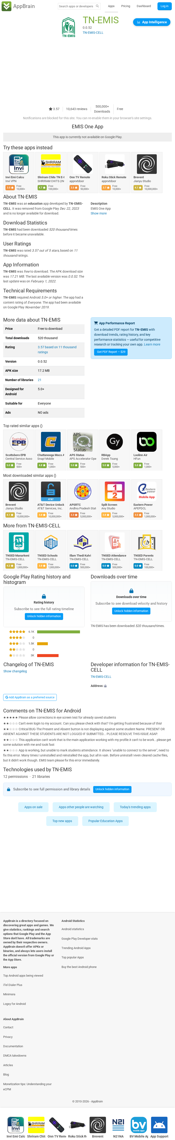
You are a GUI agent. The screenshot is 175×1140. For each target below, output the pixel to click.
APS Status (76, 455)
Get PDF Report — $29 (111, 351)
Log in (164, 6)
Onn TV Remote (79, 177)
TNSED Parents (144, 555)
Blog (6, 1074)
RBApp (106, 455)
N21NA (118, 1136)
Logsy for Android (14, 1004)
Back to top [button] (165, 1102)
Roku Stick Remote (114, 177)
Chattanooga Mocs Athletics (51, 455)
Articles (8, 1065)
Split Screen (109, 504)
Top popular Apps (73, 957)
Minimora (9, 994)
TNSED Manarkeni (17, 555)
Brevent (139, 177)
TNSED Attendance (114, 555)
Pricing (125, 6)
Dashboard (144, 6)
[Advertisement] (87, 72)
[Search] (97, 6)
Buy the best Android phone (79, 967)
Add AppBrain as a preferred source (31, 697)
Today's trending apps (135, 807)
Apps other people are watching (81, 807)
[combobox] (76, 6)
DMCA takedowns (14, 1055)
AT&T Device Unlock (51, 504)
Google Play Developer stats (80, 938)
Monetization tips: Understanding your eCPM (27, 1086)
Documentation (13, 1046)
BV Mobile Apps (139, 1136)
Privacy (8, 1037)
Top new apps (62, 821)
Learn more (152, 344)
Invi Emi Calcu (14, 177)
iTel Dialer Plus (12, 985)
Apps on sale (33, 807)
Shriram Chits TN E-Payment (51, 177)
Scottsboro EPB (15, 455)
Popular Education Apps (105, 821)
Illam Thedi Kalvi (80, 555)
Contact (8, 1027)
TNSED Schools (48, 555)
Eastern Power (143, 504)
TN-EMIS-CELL (44, 526)
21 (39, 380)
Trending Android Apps (76, 948)
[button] (131, 685)
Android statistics (73, 929)
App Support (159, 1136)
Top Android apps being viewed (23, 975)
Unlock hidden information (44, 616)
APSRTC (75, 504)
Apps (111, 6)
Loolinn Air (140, 455)
